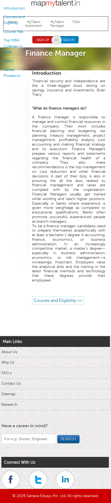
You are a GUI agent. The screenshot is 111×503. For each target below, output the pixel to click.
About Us (9, 352)
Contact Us (11, 383)
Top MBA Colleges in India (13, 46)
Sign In (68, 40)
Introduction (14, 8)
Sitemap (8, 394)
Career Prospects (12, 73)
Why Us (7, 362)
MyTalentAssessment (33, 23)
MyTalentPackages (57, 23)
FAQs (76, 22)
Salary (8, 61)
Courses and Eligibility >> (58, 300)
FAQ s (6, 373)
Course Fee (13, 32)
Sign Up (43, 40)
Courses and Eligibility (14, 20)
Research (9, 404)
